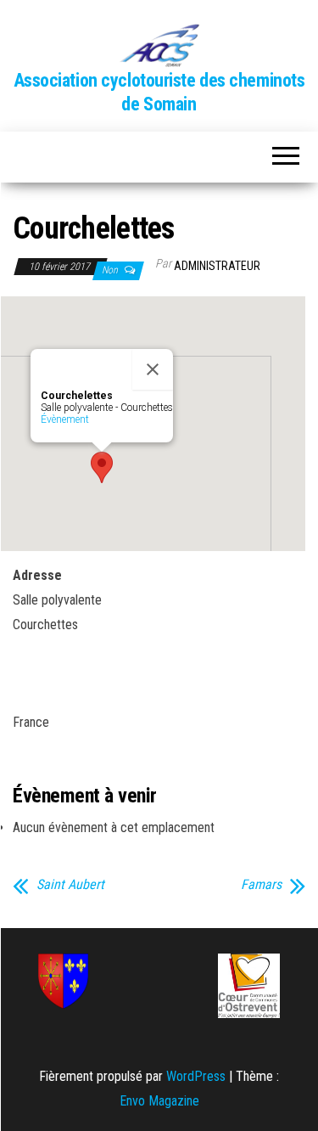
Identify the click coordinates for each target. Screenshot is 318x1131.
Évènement (65, 419)
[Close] (152, 369)
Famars (261, 884)
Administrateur (217, 266)
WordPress (196, 1076)
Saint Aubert (70, 884)
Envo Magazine (159, 1101)
